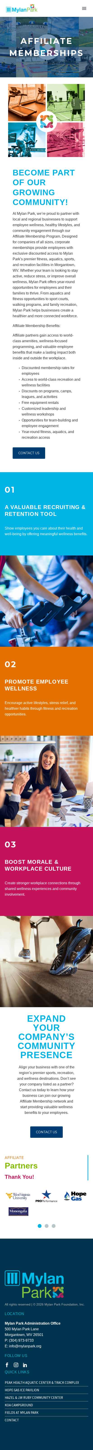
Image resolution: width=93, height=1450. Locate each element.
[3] (54, 1226)
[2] (47, 1226)
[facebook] (7, 1365)
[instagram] (16, 1365)
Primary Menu (84, 8)
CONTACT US (29, 453)
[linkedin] (25, 1365)
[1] (40, 1226)
